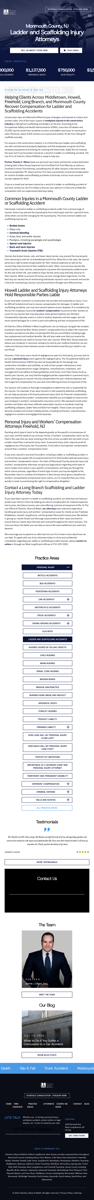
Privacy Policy (66, 1193)
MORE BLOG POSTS (47, 1055)
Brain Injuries (47, 663)
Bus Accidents (47, 583)
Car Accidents (46, 599)
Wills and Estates (45, 800)
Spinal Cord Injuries (47, 671)
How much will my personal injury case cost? (47, 747)
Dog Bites (47, 631)
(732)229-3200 (68, 9)
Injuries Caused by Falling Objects (47, 647)
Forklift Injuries (48, 711)
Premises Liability (46, 727)
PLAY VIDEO (73, 50)
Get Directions (77, 1135)
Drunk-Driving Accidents (46, 623)
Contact (77, 1104)
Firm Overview (18, 1105)
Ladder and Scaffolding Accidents (47, 639)
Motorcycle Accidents (47, 607)
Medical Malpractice (47, 687)
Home (9, 1104)
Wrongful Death (47, 703)
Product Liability (47, 719)
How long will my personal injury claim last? (47, 736)
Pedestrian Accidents (47, 591)
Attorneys (48, 1104)
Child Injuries (47, 655)
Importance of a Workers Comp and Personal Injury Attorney (47, 766)
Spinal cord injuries (20, 243)
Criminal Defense (45, 792)
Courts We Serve (61, 1105)
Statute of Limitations (47, 757)
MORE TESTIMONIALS (47, 862)
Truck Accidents (46, 615)
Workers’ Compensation (45, 784)
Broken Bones (47, 679)
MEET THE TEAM (47, 994)
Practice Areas (32, 1105)
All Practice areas (47, 808)
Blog (86, 1104)
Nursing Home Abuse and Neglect (47, 695)
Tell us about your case (34, 50)
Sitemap (78, 1193)
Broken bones (17, 225)
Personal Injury (46, 567)
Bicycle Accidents (47, 575)
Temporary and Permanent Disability (47, 776)
